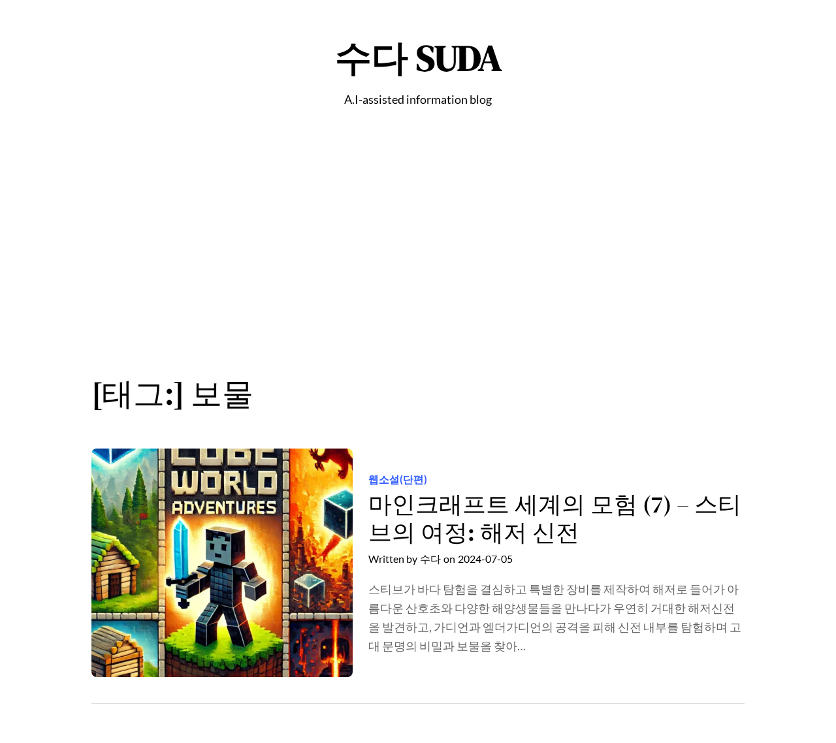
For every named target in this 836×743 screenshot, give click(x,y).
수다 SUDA (418, 58)
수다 (430, 558)
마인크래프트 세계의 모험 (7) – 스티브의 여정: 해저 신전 (554, 518)
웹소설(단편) (397, 479)
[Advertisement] (418, 248)
